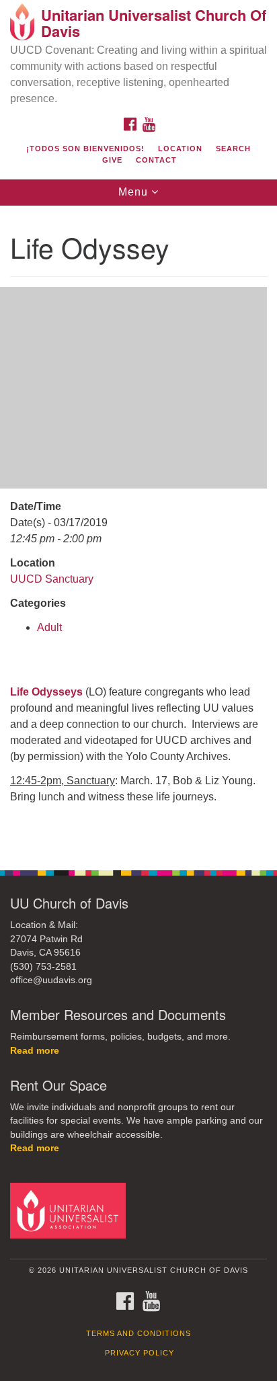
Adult (49, 627)
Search (233, 148)
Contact (156, 160)
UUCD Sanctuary (51, 579)
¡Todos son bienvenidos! (85, 148)
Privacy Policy (139, 1353)
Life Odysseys (46, 692)
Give (112, 160)
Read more (34, 1051)
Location (180, 148)
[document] (138, 531)
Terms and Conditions (138, 1333)
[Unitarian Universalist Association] (70, 1210)
